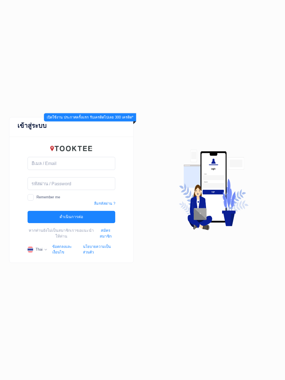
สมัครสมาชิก (106, 233)
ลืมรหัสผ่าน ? (104, 203)
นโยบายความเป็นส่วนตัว (97, 249)
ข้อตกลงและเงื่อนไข (62, 249)
